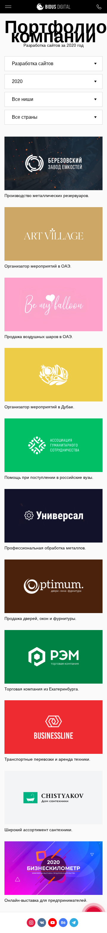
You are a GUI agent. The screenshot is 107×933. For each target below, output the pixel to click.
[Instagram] (31, 922)
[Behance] (63, 922)
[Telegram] (74, 922)
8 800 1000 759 (99, 6)
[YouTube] (52, 922)
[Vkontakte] (41, 922)
